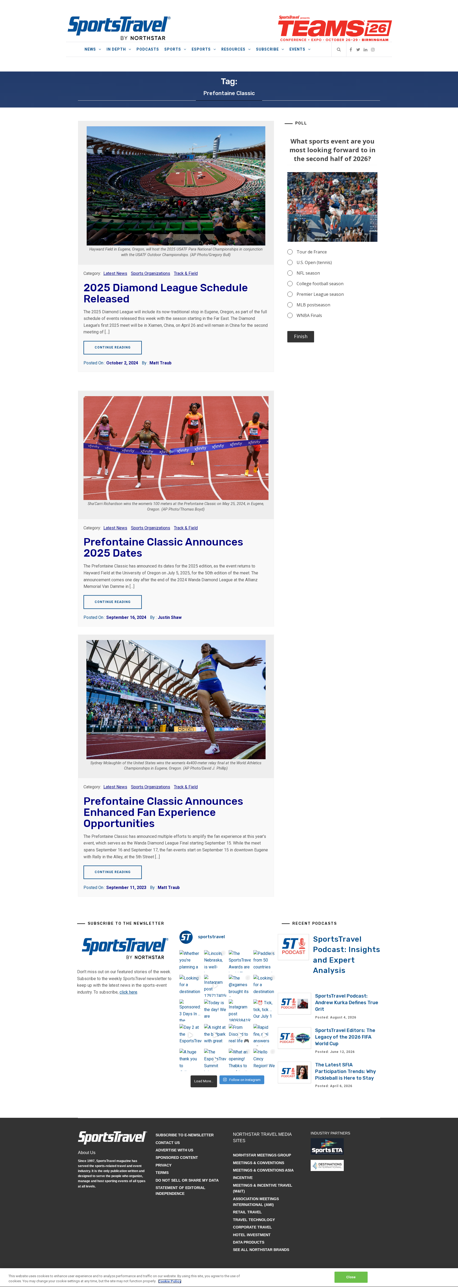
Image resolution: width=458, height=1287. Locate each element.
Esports (201, 49)
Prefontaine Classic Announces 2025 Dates (163, 547)
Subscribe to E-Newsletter (185, 1135)
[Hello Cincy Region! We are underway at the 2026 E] (264, 1060)
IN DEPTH (116, 49)
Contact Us (168, 1143)
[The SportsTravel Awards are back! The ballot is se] (240, 961)
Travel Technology (254, 1220)
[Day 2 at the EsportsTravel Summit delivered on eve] (190, 1035)
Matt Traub (160, 362)
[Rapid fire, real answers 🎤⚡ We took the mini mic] (264, 1035)
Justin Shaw (170, 617)
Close (351, 1277)
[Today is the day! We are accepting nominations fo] (215, 1010)
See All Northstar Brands (261, 1250)
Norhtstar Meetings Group (262, 1155)
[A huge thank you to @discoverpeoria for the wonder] (190, 1060)
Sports (172, 49)
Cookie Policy (169, 1281)
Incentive (243, 1178)
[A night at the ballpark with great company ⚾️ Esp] (215, 1035)
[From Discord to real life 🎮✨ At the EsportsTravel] (240, 1035)
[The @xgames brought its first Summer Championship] (240, 986)
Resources (233, 49)
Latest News (115, 273)
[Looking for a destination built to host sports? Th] (190, 986)
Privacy (163, 1165)
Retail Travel (247, 1212)
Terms (162, 1172)
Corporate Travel (252, 1227)
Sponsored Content (177, 1157)
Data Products (248, 1242)
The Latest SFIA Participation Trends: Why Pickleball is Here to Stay (345, 1071)
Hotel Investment (252, 1235)
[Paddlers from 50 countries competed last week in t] (264, 961)
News (90, 49)
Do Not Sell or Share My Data (187, 1180)
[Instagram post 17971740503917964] (215, 986)
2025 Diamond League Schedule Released (165, 293)
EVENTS (297, 49)
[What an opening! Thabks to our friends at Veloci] (240, 1060)
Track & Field (186, 273)
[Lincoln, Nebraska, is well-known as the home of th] (215, 961)
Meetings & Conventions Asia (263, 1170)
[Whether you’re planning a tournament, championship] (190, 961)
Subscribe (267, 49)
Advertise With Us (174, 1150)
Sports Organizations (150, 273)
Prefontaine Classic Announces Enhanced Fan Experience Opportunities (163, 812)
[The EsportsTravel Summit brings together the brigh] (215, 1060)
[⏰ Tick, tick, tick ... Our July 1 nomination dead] (264, 1010)
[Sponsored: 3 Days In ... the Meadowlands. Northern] (190, 1010)
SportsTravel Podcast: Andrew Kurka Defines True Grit (346, 1002)
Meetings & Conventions (258, 1163)
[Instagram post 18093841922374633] (240, 1010)
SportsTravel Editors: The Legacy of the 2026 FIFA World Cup (345, 1037)
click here (128, 992)
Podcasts (147, 49)
